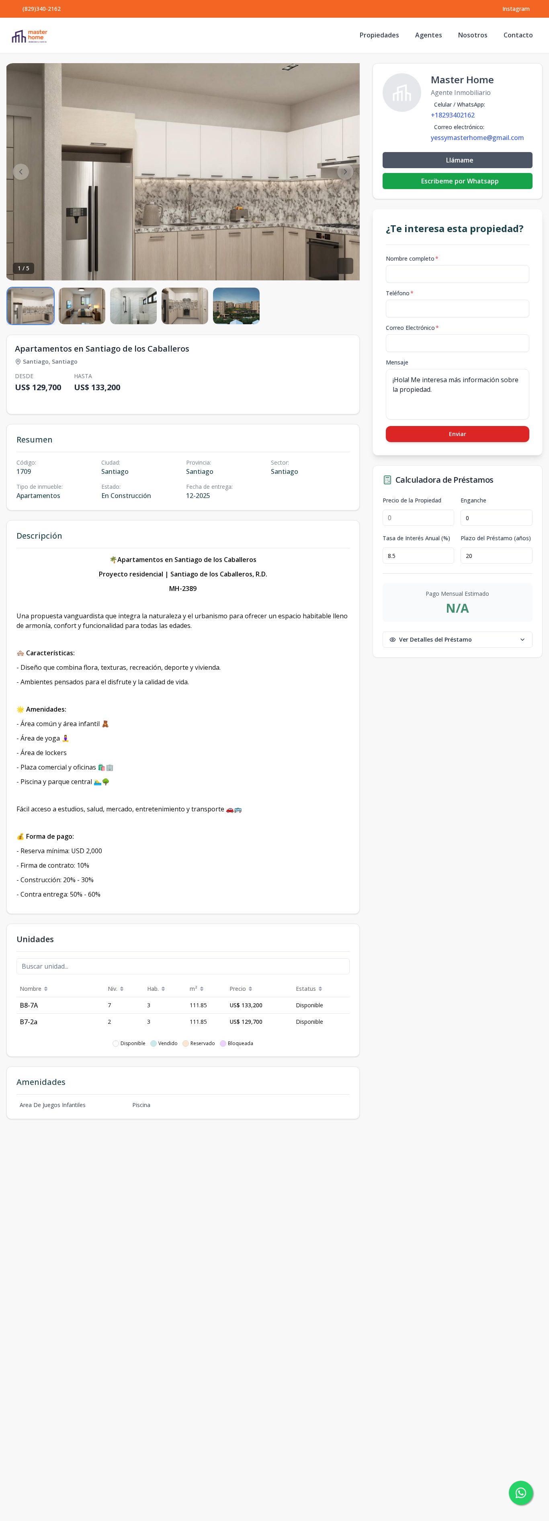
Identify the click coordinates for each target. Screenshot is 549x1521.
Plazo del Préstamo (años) (496, 538)
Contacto (518, 35)
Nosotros (473, 35)
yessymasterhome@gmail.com (477, 137)
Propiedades (379, 35)
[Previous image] (21, 172)
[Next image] (345, 172)
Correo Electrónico (412, 327)
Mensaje (397, 362)
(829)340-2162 (42, 8)
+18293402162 (453, 115)
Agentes (428, 35)
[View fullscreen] (345, 266)
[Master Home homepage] (29, 35)
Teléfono (400, 293)
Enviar (457, 434)
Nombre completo (412, 258)
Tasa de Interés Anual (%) (416, 538)
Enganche (473, 500)
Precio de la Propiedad (412, 500)
